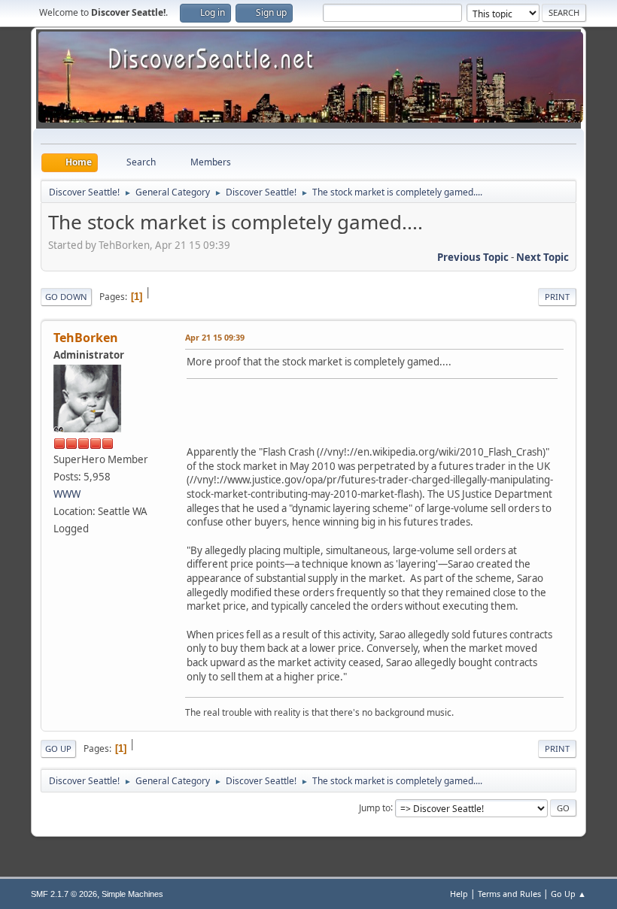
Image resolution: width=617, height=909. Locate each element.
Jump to (375, 807)
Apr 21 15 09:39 (215, 337)
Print (557, 296)
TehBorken (85, 337)
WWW (67, 494)
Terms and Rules (509, 893)
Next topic (542, 257)
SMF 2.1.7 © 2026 (64, 893)
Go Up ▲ (568, 893)
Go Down (66, 296)
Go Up (58, 748)
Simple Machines (132, 893)
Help (459, 893)
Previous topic (473, 257)
